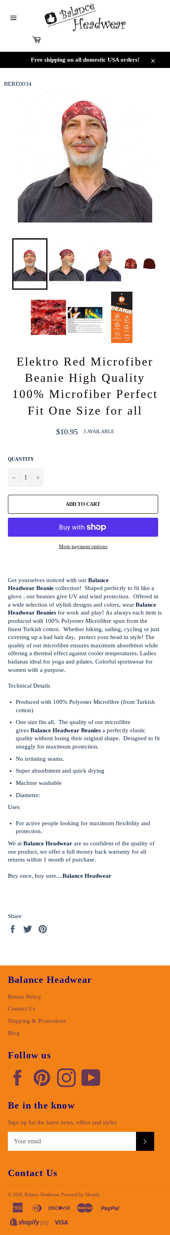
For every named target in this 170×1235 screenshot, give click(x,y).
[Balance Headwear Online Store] (85, 17)
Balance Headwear (42, 1194)
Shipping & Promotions (37, 1021)
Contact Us (21, 1008)
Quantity (21, 459)
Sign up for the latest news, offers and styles (62, 1122)
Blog (14, 1033)
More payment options (83, 546)
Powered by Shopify (80, 1194)
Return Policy (25, 997)
